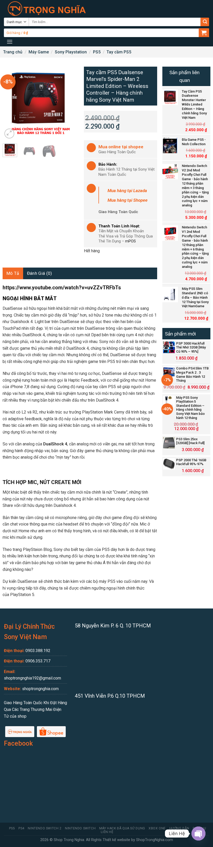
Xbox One (157, 828)
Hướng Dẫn (179, 828)
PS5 (97, 52)
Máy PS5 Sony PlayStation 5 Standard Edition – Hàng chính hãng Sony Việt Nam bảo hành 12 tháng (190, 408)
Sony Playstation (71, 52)
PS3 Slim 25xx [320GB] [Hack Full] (190, 441)
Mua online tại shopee (120, 146)
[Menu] (9, 41)
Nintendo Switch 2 (44, 828)
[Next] (68, 103)
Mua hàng (127, 190)
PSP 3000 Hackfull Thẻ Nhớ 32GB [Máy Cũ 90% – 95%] (191, 347)
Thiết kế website (116, 840)
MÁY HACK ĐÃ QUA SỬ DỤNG (122, 828)
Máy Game (39, 52)
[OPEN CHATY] (198, 834)
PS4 (21, 828)
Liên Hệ (107, 832)
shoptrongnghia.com (40, 688)
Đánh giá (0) (39, 273)
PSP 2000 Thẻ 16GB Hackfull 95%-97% (191, 462)
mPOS (130, 241)
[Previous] (10, 103)
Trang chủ (12, 52)
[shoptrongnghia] (47, 8)
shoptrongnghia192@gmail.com (32, 678)
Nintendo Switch (80, 828)
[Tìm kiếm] (205, 22)
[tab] (13, 273)
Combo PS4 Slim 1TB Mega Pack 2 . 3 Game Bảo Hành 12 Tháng (192, 374)
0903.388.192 (37, 650)
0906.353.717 (37, 661)
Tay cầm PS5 (118, 52)
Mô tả (12, 273)
